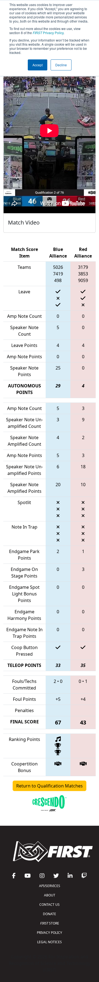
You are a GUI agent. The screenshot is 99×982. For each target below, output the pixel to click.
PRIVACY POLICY (49, 932)
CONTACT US (49, 904)
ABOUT (49, 895)
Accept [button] (37, 64)
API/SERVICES (49, 885)
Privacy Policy (48, 32)
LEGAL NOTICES (49, 942)
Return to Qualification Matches (49, 786)
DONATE (49, 914)
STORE (49, 923)
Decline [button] (61, 64)
